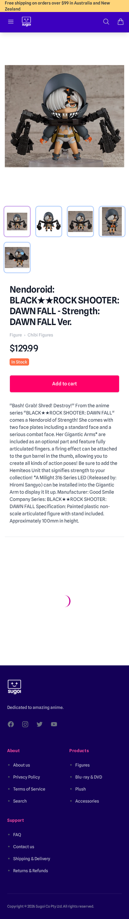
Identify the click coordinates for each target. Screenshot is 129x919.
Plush (80, 789)
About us (21, 765)
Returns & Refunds (30, 870)
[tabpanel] (64, 116)
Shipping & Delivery (31, 858)
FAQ (17, 834)
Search (20, 801)
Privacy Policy (26, 777)
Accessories (87, 801)
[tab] (17, 221)
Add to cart (64, 384)
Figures (82, 765)
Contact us (23, 846)
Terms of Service (29, 789)
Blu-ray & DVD (88, 777)
